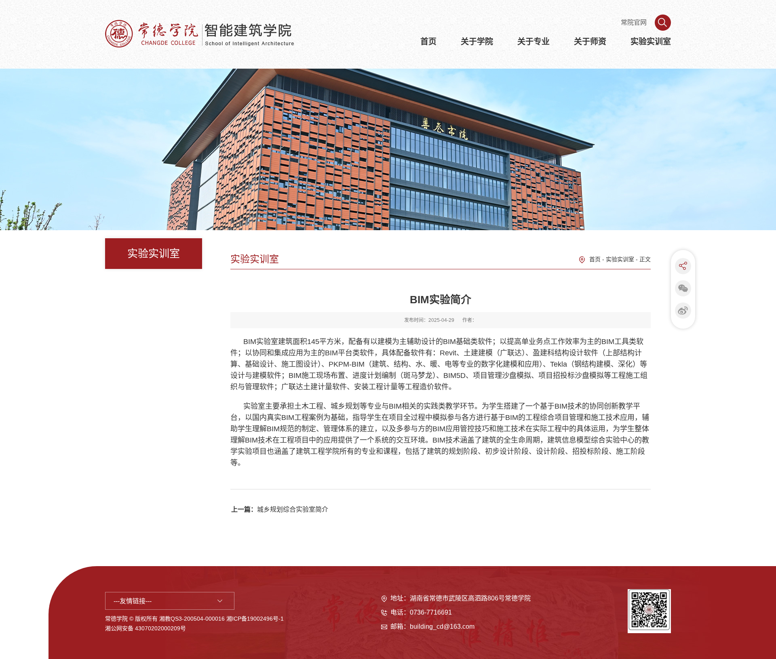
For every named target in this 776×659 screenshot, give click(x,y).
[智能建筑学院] (206, 33)
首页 (595, 259)
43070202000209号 (160, 628)
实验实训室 (620, 259)
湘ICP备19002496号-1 (255, 618)
